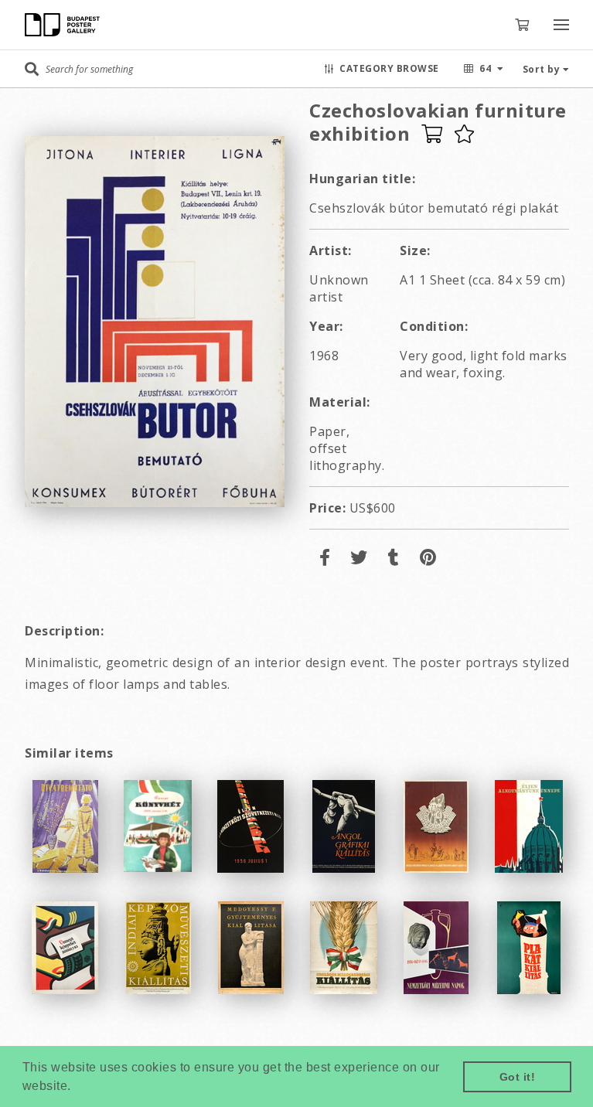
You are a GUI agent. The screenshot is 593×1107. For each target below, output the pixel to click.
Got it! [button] (517, 1077)
